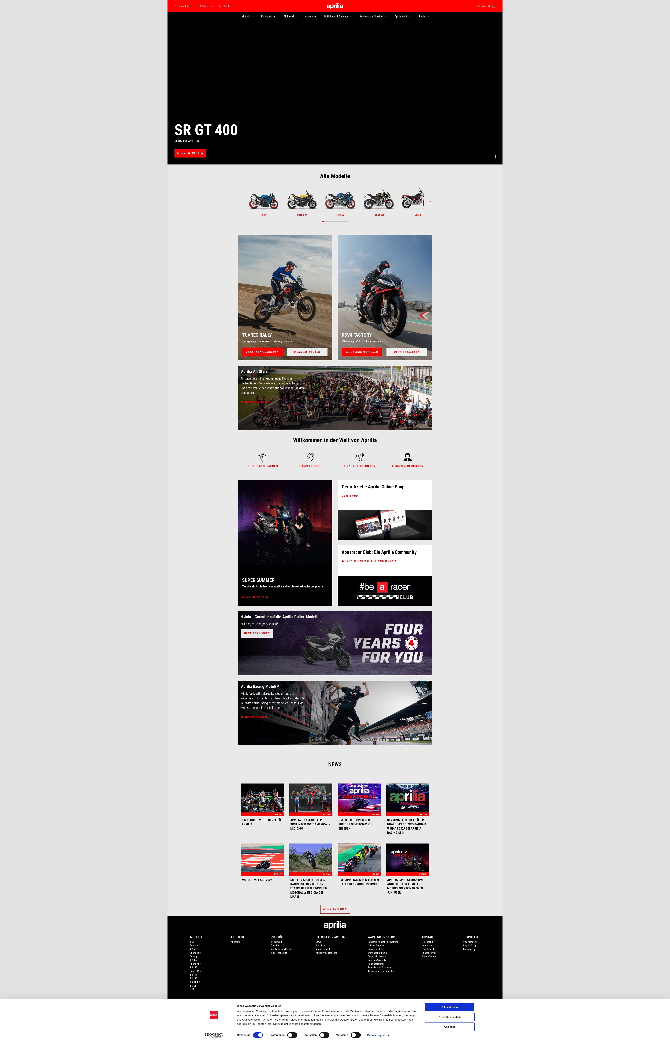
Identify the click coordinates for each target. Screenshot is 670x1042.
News (318, 941)
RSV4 (193, 941)
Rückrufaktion (429, 956)
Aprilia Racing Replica (282, 949)
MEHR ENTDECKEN (255, 597)
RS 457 (193, 960)
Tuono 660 (195, 952)
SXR (192, 989)
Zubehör (275, 945)
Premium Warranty (377, 960)
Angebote (235, 941)
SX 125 (193, 974)
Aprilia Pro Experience (326, 952)
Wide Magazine (470, 941)
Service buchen (375, 949)
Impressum (427, 945)
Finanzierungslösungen (379, 967)
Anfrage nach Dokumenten (381, 971)
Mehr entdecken (407, 352)
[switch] (292, 1035)
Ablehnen (450, 1026)
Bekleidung (276, 941)
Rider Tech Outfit (279, 952)
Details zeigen (376, 1035)
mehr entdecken (254, 402)
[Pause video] (495, 157)
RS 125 (193, 967)
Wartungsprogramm (378, 952)
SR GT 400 (195, 982)
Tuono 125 (195, 971)
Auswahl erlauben (450, 1016)
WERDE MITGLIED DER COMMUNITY (369, 561)
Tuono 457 (195, 963)
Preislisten (321, 945)
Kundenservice (429, 952)
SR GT (193, 985)
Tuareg (193, 956)
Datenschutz (428, 941)
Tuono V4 (195, 945)
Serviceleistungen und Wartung (383, 941)
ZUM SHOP (350, 495)
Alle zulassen (450, 1007)
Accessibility (469, 949)
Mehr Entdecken (190, 153)
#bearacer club (323, 949)
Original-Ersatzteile (377, 956)
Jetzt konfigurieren (262, 352)
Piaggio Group (470, 945)
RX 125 (193, 978)
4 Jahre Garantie (376, 945)
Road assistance (376, 963)
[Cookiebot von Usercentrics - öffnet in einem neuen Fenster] (214, 1035)
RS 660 (193, 949)
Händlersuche (429, 949)
